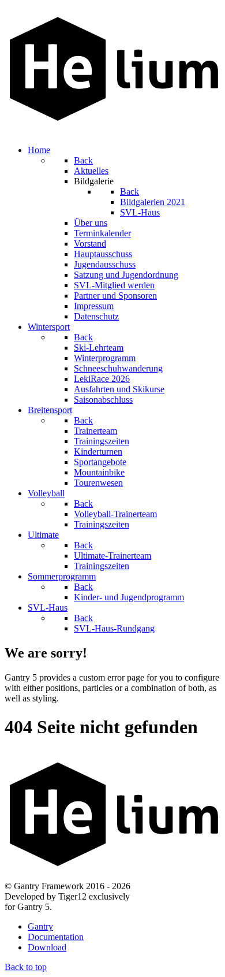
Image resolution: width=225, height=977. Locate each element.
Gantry (40, 926)
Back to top (26, 967)
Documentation (56, 937)
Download (47, 947)
